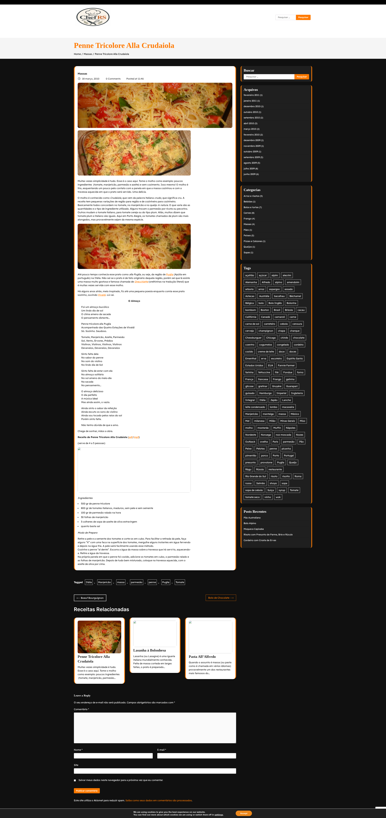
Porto (276, 455)
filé (276, 372)
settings (219, 814)
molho (249, 427)
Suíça (270, 490)
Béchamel (295, 296)
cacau (301, 309)
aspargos (274, 289)
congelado (283, 344)
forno (300, 372)
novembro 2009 (252, 145)
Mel (247, 420)
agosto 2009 (250, 162)
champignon (266, 330)
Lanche (286, 400)
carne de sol (252, 323)
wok (278, 497)
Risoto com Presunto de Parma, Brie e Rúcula (268, 534)
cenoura (297, 323)
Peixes (247, 235)
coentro (249, 344)
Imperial (281, 393)
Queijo (293, 462)
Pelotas (260, 448)
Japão (273, 400)
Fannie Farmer (286, 365)
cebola (284, 323)
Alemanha (251, 282)
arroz (261, 289)
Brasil (277, 309)
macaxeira (288, 406)
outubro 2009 (251, 151)
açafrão (249, 275)
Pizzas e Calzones (253, 241)
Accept (243, 813)
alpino (278, 282)
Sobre (204, 17)
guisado (250, 393)
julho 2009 (249, 168)
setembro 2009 (252, 157)
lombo (273, 406)
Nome (78, 749)
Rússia (260, 469)
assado (289, 289)
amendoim (293, 282)
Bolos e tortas (251, 207)
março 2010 (250, 128)
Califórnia (250, 316)
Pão (301, 441)
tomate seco (252, 497)
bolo (261, 303)
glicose (249, 386)
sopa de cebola (254, 490)
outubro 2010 (251, 112)
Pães (246, 229)
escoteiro (276, 358)
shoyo (273, 483)
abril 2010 (249, 123)
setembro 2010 (252, 117)
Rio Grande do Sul (255, 476)
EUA (270, 365)
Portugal (289, 455)
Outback (250, 441)
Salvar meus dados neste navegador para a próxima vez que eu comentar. (121, 780)
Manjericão (104, 582)
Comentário (81, 709)
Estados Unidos (254, 365)
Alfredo (266, 282)
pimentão (250, 455)
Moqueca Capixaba (254, 529)
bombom (250, 309)
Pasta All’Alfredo (202, 657)
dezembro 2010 (252, 106)
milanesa (259, 420)
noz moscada (283, 434)
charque (294, 330)
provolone (266, 462)
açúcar (263, 275)
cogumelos (265, 344)
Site (76, 764)
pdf (131, 437)
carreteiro (269, 323)
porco (264, 455)
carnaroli (280, 316)
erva (263, 358)
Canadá (265, 316)
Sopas (247, 252)
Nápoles (290, 427)
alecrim (287, 275)
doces (292, 351)
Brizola (289, 309)
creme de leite (266, 351)
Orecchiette (141, 281)
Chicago (271, 337)
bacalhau (279, 296)
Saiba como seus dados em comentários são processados (158, 800)
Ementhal (250, 358)
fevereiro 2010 (251, 134)
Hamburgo (265, 393)
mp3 (136, 437)
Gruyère (276, 386)
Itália (89, 582)
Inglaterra (297, 393)
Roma (298, 476)
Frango (247, 218)
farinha (249, 372)
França (249, 379)
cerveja (249, 330)
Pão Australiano (252, 517)
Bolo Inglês (275, 303)
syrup (282, 490)
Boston (265, 309)
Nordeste (250, 434)
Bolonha (291, 303)
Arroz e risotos (251, 196)
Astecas (249, 296)
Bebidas (248, 201)
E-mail (161, 749)
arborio (249, 289)
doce (282, 351)
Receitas (188, 17)
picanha (286, 448)
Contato (169, 17)
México (295, 413)
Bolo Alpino (250, 523)
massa (121, 582)
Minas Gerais (287, 420)
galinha (290, 379)
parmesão (136, 582)
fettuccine (264, 372)
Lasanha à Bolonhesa (149, 650)
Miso (302, 420)
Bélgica (249, 303)
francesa (263, 379)
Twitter (220, 17)
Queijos (248, 246)
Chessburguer (253, 337)
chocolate (298, 337)
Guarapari (291, 386)
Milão (272, 420)
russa (248, 483)
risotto (286, 476)
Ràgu (248, 469)
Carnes (247, 212)
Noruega (266, 434)
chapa (281, 330)
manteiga (268, 413)
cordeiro (299, 344)
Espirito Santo (295, 358)
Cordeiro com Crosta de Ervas (260, 540)
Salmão (260, 483)
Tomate (180, 582)
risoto (274, 476)
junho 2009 (249, 174)
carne (293, 316)
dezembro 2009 (252, 140)
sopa (284, 483)
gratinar (262, 386)
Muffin (277, 427)
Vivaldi (102, 294)
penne (152, 582)
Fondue (287, 372)
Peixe (248, 448)
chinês (284, 337)
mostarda (263, 427)
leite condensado (255, 406)
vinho (267, 497)
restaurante (275, 469)
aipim (275, 275)
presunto (250, 462)
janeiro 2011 (250, 100)
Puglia (169, 274)
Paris (275, 441)
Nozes (299, 434)
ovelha (264, 441)
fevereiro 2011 (251, 95)
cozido (249, 351)
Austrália (264, 296)
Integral (250, 400)
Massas (82, 73)
